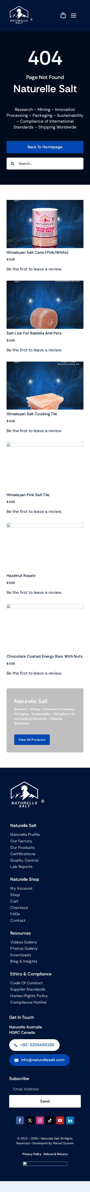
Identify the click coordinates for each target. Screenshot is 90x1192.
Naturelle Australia (25, 1027)
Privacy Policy (32, 1154)
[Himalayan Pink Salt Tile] (45, 445)
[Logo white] (20, 8)
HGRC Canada (22, 1032)
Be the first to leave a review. (34, 269)
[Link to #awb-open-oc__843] (73, 15)
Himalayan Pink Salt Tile (28, 494)
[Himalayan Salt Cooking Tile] (45, 364)
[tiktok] (50, 1120)
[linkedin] (70, 1120)
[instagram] (40, 1120)
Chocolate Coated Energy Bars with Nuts (45, 656)
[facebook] (20, 1120)
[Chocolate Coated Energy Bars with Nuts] (45, 607)
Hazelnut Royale (21, 575)
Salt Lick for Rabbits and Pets (34, 333)
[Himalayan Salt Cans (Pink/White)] (45, 203)
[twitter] (30, 1120)
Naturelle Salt (50, 1138)
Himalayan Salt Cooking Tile (32, 414)
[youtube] (60, 1120)
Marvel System (63, 1143)
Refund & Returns (56, 1154)
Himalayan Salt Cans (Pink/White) (38, 252)
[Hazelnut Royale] (45, 526)
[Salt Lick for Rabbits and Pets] (45, 283)
